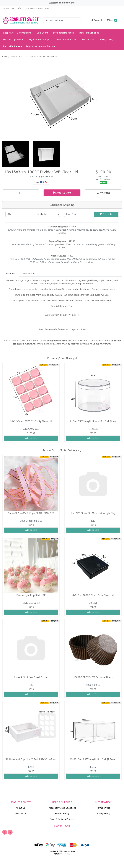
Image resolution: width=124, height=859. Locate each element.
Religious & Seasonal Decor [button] (39, 46)
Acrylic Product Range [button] (38, 39)
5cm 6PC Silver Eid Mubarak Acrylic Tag (93, 513)
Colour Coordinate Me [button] (66, 39)
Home (6, 8)
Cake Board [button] (42, 33)
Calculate (107, 214)
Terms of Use (103, 808)
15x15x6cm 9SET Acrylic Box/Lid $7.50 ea (93, 759)
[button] (103, 192)
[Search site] (47, 20)
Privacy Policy (103, 813)
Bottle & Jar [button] (88, 39)
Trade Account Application (36, 8)
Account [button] (98, 20)
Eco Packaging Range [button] (63, 33)
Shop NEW (16, 8)
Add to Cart (63, 192)
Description (10, 273)
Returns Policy (62, 813)
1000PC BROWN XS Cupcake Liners (93, 677)
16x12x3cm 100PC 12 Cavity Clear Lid (31, 421)
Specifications (28, 273)
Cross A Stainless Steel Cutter (31, 677)
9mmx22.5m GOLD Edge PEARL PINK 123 (31, 513)
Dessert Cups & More (13, 39)
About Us (20, 808)
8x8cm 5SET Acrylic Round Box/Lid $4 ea (93, 421)
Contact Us (20, 813)
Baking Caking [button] (106, 39)
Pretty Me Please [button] (11, 46)
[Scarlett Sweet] (20, 20)
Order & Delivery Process (62, 819)
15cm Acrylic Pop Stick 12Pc (31, 595)
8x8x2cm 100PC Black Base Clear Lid (93, 595)
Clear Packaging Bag (89, 33)
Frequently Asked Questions (62, 808)
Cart (112, 20)
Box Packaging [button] (24, 33)
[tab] (10, 274)
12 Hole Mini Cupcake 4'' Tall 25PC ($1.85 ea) (31, 759)
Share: (37, 182)
